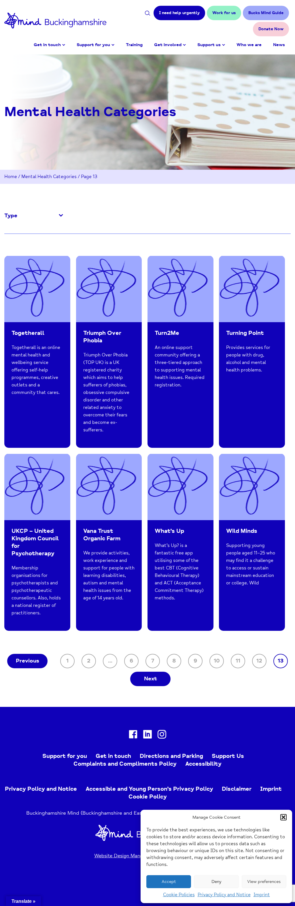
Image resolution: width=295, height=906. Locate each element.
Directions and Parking (171, 756)
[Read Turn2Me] (180, 352)
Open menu (63, 45)
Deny (216, 881)
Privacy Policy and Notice (224, 895)
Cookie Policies (179, 895)
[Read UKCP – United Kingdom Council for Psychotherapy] (37, 542)
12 (259, 660)
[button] (283, 817)
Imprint (262, 895)
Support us (209, 45)
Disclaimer (236, 788)
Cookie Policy (147, 796)
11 (238, 660)
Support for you (93, 45)
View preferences (264, 881)
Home (10, 177)
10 (217, 660)
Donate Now (270, 29)
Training (134, 45)
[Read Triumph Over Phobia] (109, 352)
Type (10, 216)
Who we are (249, 45)
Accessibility (203, 763)
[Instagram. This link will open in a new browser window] (162, 735)
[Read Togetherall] (37, 352)
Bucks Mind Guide (265, 12)
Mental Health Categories (49, 177)
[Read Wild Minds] (252, 542)
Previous (27, 660)
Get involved (167, 45)
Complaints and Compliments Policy (125, 763)
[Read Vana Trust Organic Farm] (109, 542)
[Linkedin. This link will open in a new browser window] (147, 735)
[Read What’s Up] (180, 542)
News (279, 45)
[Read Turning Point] (252, 352)
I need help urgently (179, 12)
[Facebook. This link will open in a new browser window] (133, 735)
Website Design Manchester (125, 856)
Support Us (228, 756)
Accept (169, 881)
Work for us (224, 12)
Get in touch (47, 45)
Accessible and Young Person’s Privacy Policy (149, 788)
